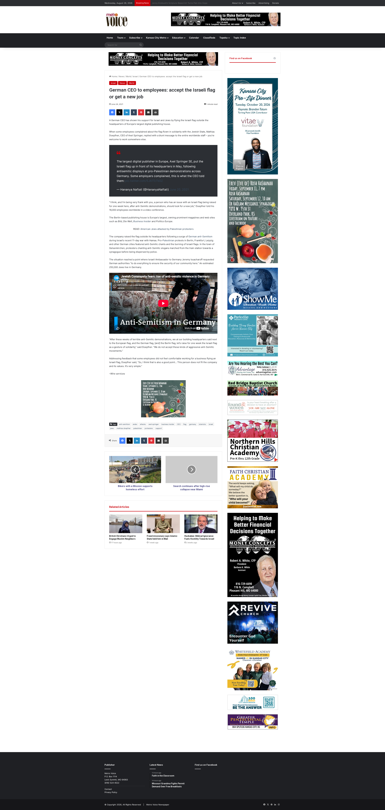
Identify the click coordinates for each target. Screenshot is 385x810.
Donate (275, 3)
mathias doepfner (124, 428)
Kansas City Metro (156, 37)
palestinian (137, 428)
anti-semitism (124, 424)
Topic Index (239, 37)
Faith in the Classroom (162, 3)
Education (177, 37)
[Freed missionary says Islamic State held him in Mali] (163, 523)
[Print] (155, 112)
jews (112, 428)
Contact (108, 789)
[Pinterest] (141, 112)
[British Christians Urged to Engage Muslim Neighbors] (125, 523)
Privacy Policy (111, 792)
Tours (120, 37)
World (128, 76)
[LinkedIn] (127, 112)
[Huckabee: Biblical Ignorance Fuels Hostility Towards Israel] (200, 523)
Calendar (194, 37)
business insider (168, 424)
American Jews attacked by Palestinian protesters (167, 229)
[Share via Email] (148, 112)
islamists (202, 424)
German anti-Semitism (200, 236)
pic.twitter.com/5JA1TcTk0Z (144, 181)
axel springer (154, 424)
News (121, 76)
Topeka (223, 37)
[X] (119, 112)
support (159, 428)
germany (192, 424)
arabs (135, 424)
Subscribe (251, 3)
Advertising (264, 3)
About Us (236, 3)
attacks (143, 424)
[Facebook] (112, 112)
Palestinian (168, 240)
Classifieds (209, 37)
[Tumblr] (134, 112)
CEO (178, 424)
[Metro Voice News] (116, 19)
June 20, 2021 (179, 189)
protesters (149, 428)
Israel (135, 76)
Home (110, 37)
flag (184, 424)
